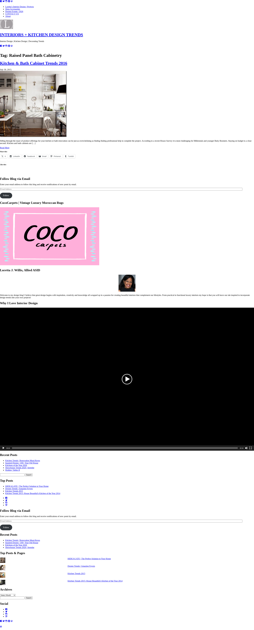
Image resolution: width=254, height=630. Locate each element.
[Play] (3, 448)
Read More (4, 148)
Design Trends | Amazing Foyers (19, 488)
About (8, 16)
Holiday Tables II (12, 470)
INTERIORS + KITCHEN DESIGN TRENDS (41, 34)
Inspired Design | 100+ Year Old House (21, 463)
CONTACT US (12, 14)
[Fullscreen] (250, 448)
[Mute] (246, 448)
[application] (127, 379)
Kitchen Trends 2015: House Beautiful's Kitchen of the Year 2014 (32, 493)
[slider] (125, 448)
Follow (6, 195)
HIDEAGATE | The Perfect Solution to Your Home (27, 486)
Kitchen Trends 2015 (14, 491)
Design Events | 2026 (14, 11)
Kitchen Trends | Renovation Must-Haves (22, 460)
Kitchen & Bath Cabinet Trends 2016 (33, 63)
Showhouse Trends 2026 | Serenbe (19, 468)
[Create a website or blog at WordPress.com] (1, 626)
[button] (127, 379)
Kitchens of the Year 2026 (16, 465)
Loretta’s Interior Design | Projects (19, 7)
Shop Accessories (12, 9)
